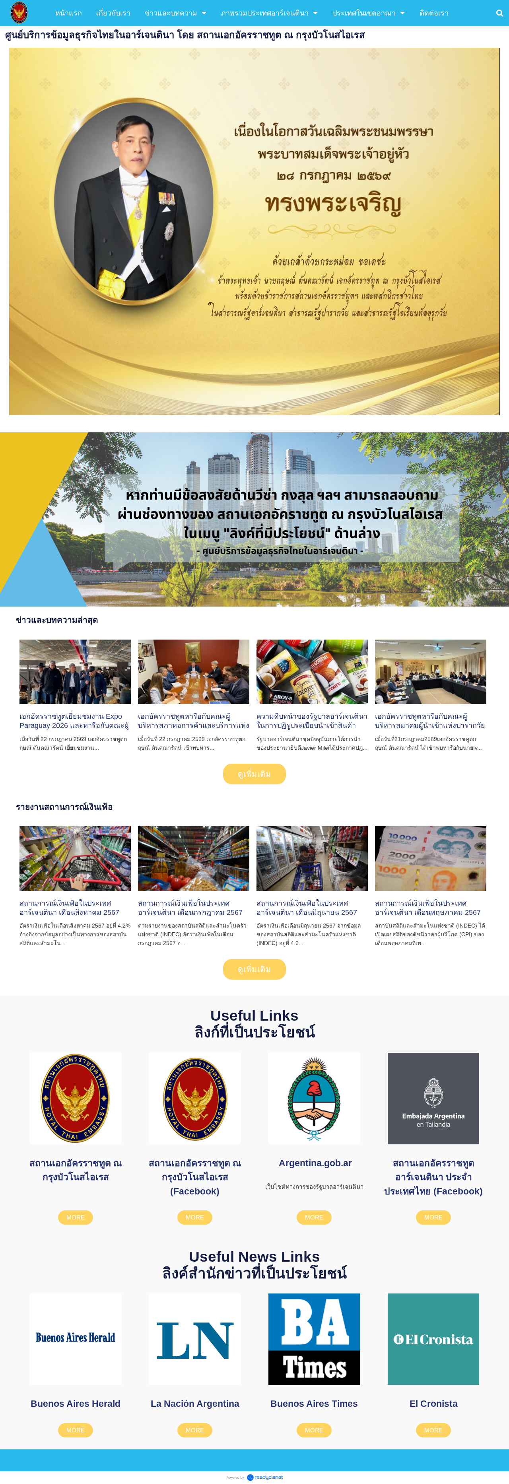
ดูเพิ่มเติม (254, 774)
